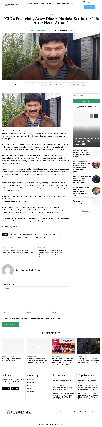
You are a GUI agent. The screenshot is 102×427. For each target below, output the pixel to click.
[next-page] (96, 116)
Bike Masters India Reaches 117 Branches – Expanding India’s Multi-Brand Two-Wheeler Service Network (81, 166)
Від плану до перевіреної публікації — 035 (86, 139)
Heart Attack (54, 234)
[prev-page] (91, 116)
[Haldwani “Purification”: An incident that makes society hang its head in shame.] (96, 153)
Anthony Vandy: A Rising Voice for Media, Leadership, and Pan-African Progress (82, 179)
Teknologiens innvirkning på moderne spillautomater (81, 203)
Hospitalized (8, 237)
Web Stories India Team (40, 30)
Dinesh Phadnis (26, 234)
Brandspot (31, 356)
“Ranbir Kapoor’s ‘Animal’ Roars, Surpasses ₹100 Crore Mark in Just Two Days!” (18, 252)
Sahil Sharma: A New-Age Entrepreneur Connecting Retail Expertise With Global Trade (81, 191)
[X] (13, 388)
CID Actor (14, 234)
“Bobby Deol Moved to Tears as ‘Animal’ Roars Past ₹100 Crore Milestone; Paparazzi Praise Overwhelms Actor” (50, 253)
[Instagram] (8, 388)
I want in (85, 101)
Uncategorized (8, 356)
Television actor (22, 237)
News (51, 14)
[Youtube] (17, 388)
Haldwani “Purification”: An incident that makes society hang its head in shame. (81, 153)
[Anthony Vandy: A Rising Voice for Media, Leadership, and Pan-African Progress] (96, 179)
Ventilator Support (38, 237)
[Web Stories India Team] (8, 270)
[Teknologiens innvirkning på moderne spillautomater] (96, 203)
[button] (71, 3)
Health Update (41, 234)
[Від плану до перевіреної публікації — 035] (86, 129)
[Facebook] (4, 388)
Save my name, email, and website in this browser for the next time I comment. (33, 318)
